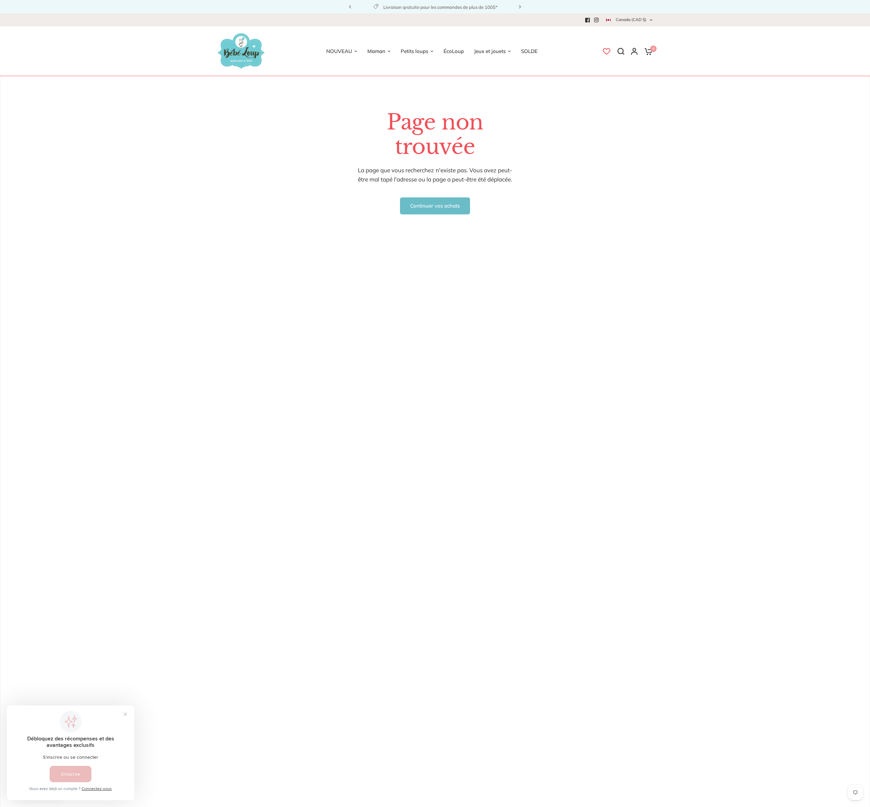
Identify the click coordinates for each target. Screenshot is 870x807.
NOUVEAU (339, 51)
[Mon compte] (634, 51)
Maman (376, 51)
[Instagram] (596, 20)
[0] (646, 51)
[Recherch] (621, 51)
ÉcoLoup (453, 51)
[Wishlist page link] (606, 51)
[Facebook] (587, 20)
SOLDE (529, 51)
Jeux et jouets (490, 51)
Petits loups (414, 51)
